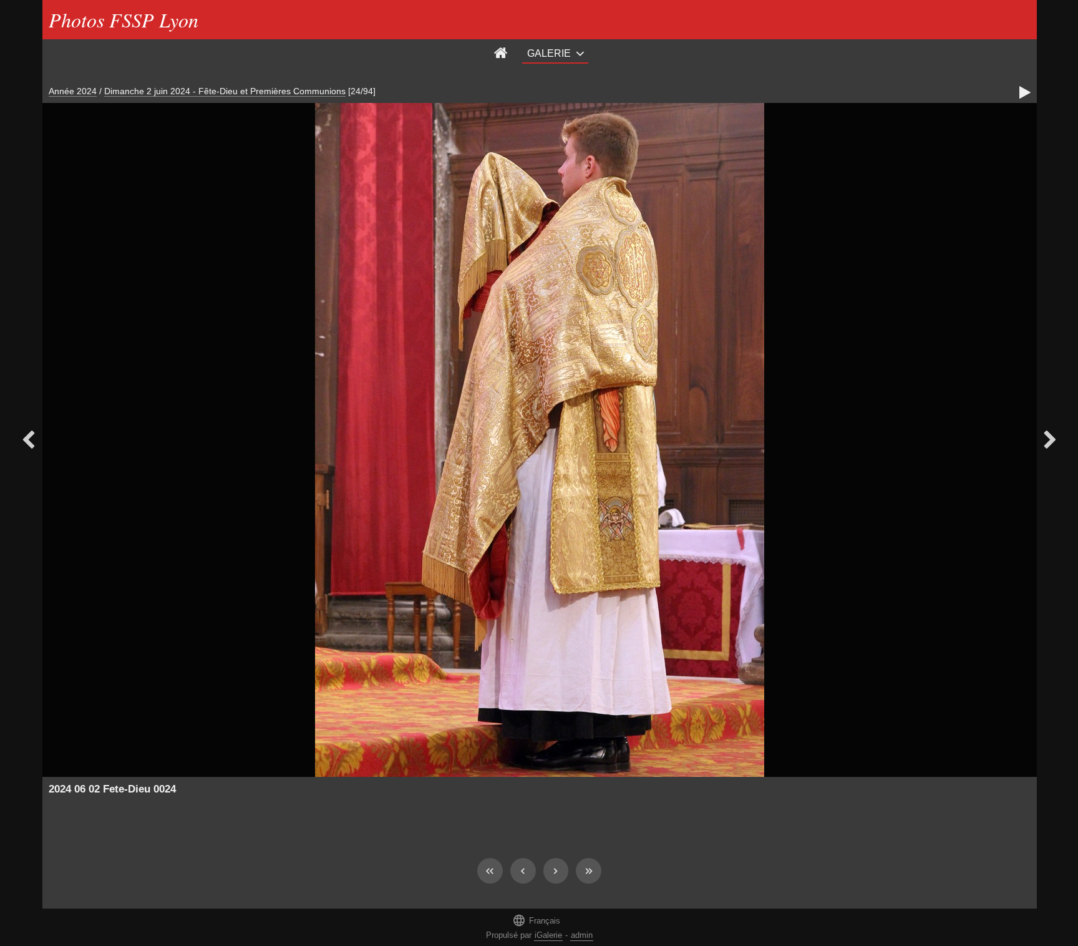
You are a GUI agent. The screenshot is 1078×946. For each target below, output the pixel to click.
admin (582, 935)
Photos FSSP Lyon (123, 19)
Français (536, 920)
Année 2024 (73, 91)
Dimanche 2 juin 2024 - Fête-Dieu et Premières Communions (225, 91)
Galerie (549, 53)
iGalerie (548, 935)
